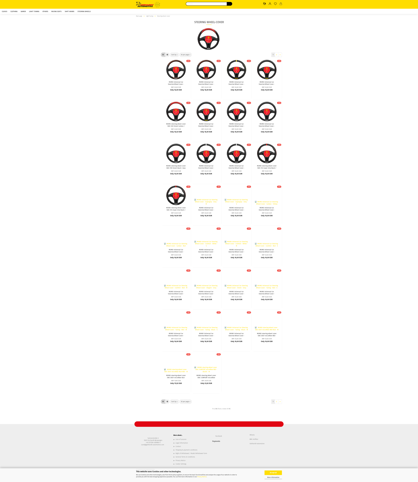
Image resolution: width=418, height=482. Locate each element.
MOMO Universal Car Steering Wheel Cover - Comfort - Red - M (176, 292)
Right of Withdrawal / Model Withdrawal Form (191, 453)
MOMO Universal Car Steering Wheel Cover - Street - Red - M (267, 83)
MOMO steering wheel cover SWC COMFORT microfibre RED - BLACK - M (206, 376)
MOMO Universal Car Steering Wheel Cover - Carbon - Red (176, 250)
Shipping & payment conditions (186, 450)
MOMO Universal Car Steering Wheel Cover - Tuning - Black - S (206, 334)
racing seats (56, 11)
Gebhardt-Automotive (257, 444)
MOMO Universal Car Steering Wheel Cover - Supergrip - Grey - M (206, 209)
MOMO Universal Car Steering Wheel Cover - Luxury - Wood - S (176, 83)
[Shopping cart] (281, 4)
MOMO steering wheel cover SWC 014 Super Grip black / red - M (266, 167)
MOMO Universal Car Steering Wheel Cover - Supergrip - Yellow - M (236, 83)
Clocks (4, 11)
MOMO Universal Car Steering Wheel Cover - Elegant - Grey (206, 292)
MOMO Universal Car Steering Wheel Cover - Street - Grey (236, 292)
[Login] (270, 4)
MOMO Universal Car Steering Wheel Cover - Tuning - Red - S (267, 292)
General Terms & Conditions (185, 457)
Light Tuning (34, 11)
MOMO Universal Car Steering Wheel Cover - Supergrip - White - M (206, 167)
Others (45, 11)
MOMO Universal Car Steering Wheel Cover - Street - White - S (267, 125)
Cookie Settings (181, 464)
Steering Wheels (84, 11)
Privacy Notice (201, 477)
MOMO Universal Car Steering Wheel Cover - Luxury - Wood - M (206, 83)
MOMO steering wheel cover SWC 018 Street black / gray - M (176, 167)
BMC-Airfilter (254, 439)
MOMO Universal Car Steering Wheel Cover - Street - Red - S (206, 125)
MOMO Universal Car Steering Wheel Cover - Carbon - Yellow (267, 209)
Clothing (13, 11)
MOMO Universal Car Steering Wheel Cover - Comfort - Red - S (267, 250)
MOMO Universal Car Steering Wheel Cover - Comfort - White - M (236, 250)
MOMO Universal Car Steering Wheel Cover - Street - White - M (236, 125)
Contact (178, 446)
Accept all (273, 473)
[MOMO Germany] (149, 4)
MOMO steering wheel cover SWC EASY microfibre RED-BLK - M (266, 334)
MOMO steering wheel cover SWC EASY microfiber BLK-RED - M (176, 376)
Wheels (252, 435)
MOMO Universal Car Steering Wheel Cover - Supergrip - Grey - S (236, 209)
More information (273, 477)
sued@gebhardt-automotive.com (152, 445)
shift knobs (69, 11)
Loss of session (181, 439)
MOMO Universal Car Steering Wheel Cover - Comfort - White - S (206, 250)
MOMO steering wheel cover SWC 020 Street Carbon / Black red (176, 125)
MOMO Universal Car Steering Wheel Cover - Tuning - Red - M (176, 334)
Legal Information (182, 443)
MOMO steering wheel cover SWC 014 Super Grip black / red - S (176, 209)
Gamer (23, 11)
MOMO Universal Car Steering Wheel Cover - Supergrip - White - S (236, 167)
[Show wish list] (275, 4)
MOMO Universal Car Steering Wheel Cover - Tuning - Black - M (236, 334)
